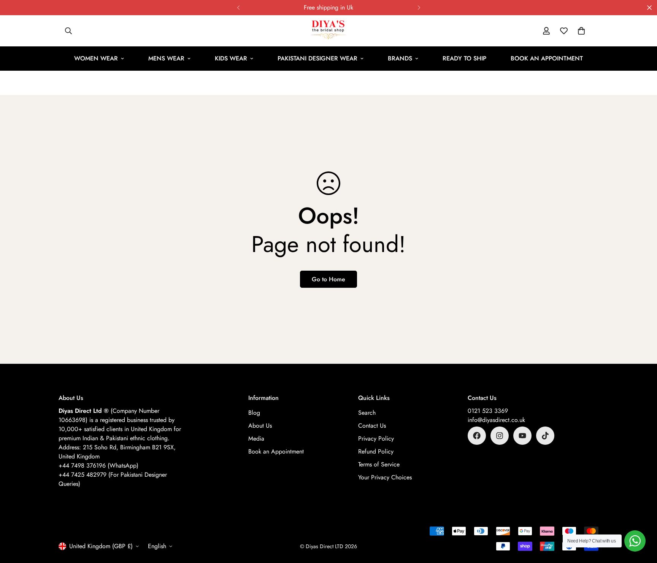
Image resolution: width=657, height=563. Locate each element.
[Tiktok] (545, 436)
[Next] (418, 7)
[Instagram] (499, 436)
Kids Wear (231, 58)
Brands (400, 58)
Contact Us (372, 425)
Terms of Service (379, 464)
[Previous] (238, 7)
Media (256, 438)
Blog (254, 412)
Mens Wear (166, 58)
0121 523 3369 (488, 410)
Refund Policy (376, 451)
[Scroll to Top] (642, 521)
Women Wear (96, 58)
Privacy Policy (376, 438)
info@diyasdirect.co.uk (496, 420)
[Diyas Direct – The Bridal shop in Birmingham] (328, 30)
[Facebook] (477, 436)
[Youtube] (522, 436)
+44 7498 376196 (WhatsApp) (98, 465)
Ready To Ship (464, 58)
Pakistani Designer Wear (317, 58)
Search (367, 412)
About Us (260, 425)
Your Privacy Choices (385, 477)
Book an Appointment (547, 58)
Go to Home (328, 279)
